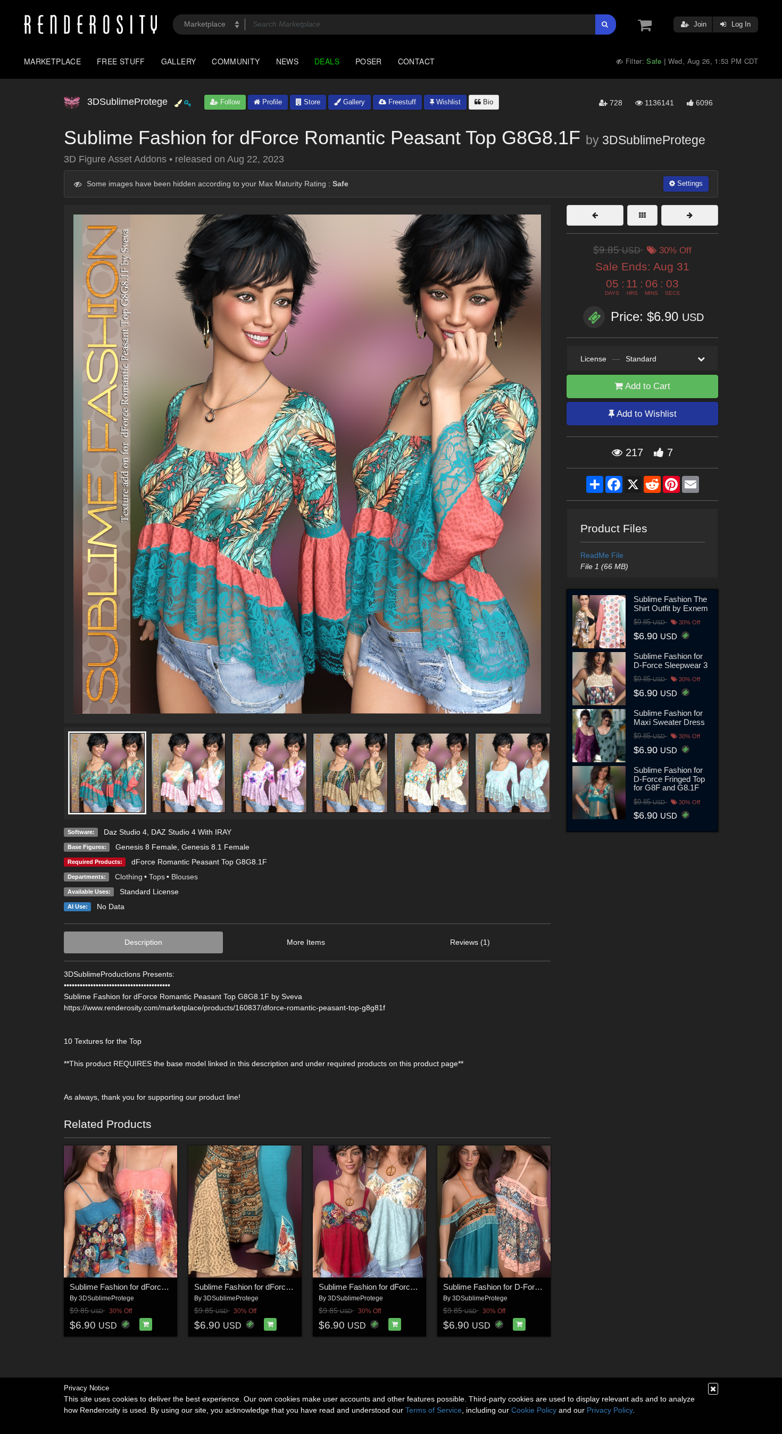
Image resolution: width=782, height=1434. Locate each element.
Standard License (149, 891)
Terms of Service (433, 1410)
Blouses (184, 876)
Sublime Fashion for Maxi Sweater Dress (669, 717)
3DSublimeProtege (653, 140)
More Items (306, 942)
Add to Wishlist (645, 414)
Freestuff (401, 102)
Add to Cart (646, 386)
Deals (326, 61)
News (287, 61)
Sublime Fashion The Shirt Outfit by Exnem (671, 604)
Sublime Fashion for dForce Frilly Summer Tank (401, 1286)
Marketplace (52, 61)
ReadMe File (601, 555)
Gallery (178, 61)
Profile (271, 102)
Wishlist (447, 102)
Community (236, 61)
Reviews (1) (470, 942)
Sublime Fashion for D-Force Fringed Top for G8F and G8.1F (669, 778)
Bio (487, 102)
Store (311, 102)
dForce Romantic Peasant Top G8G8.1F (199, 862)
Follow (229, 102)
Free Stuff (121, 61)
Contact (416, 61)
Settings (689, 183)
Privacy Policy (610, 1410)
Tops (157, 876)
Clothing (129, 876)
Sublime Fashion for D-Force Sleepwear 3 (671, 661)
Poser (368, 61)
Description (143, 942)
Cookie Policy (533, 1410)
